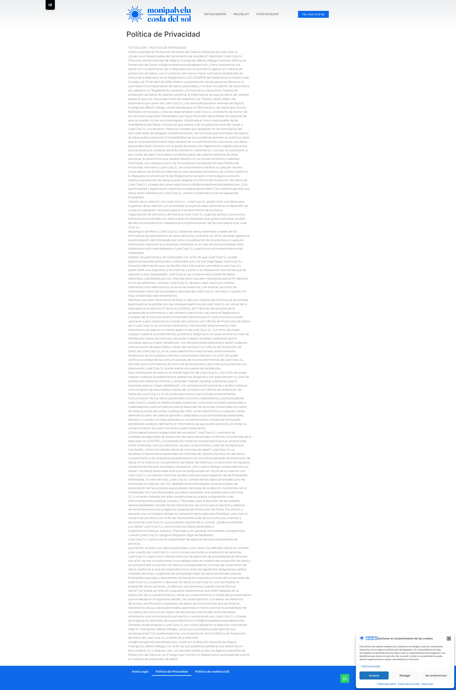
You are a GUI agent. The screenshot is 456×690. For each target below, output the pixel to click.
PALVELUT (241, 14)
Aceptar (374, 675)
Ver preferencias (436, 675)
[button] (449, 638)
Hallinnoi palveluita (370, 666)
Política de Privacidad (409, 683)
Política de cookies (386, 683)
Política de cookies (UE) (212, 671)
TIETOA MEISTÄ (215, 14)
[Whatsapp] (344, 678)
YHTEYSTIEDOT (267, 14)
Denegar (405, 675)
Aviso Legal (427, 683)
